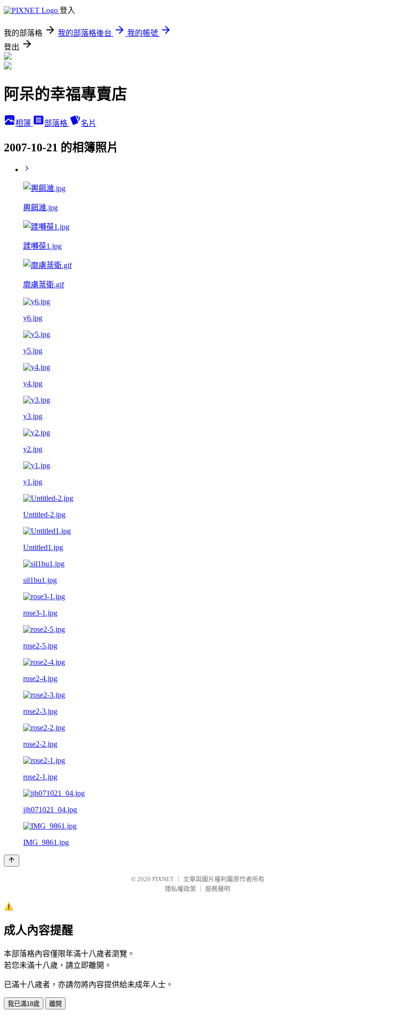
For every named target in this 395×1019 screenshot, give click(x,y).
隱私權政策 (180, 888)
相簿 (24, 123)
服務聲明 (217, 888)
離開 (55, 1003)
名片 (88, 123)
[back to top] (11, 861)
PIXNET (163, 879)
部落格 (56, 123)
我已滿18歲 (24, 1003)
